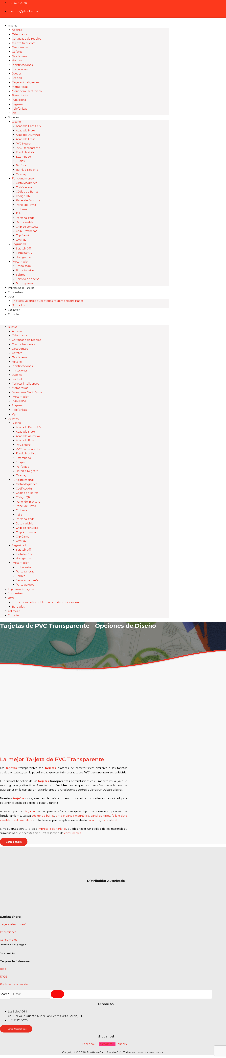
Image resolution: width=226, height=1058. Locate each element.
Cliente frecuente (24, 43)
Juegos (17, 73)
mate (104, 820)
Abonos (17, 29)
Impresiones (8, 932)
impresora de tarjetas (52, 828)
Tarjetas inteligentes (25, 82)
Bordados (18, 305)
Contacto (13, 314)
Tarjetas (12, 25)
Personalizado (25, 218)
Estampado (23, 156)
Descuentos (20, 47)
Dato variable (24, 222)
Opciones (13, 117)
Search (4, 994)
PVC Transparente (28, 147)
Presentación (20, 95)
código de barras (43, 815)
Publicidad (19, 99)
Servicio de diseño (27, 279)
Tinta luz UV (24, 252)
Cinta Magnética (26, 183)
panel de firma (100, 815)
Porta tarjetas (25, 270)
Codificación (24, 187)
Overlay (21, 174)
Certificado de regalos (26, 38)
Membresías (20, 86)
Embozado (23, 209)
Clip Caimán (23, 235)
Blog (3, 968)
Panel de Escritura (28, 200)
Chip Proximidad (27, 231)
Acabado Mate (25, 130)
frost (114, 820)
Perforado (22, 165)
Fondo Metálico (26, 152)
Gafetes (17, 51)
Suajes (20, 161)
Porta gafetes (25, 283)
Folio (19, 213)
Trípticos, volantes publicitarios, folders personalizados (47, 300)
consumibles (72, 833)
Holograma (23, 257)
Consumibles (15, 292)
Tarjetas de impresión (14, 924)
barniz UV (94, 820)
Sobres (20, 274)
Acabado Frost (25, 139)
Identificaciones (22, 65)
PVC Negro (23, 143)
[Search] (57, 994)
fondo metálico (22, 820)
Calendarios (19, 34)
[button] (84, 322)
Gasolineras (19, 56)
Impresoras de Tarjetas (21, 287)
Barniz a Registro (27, 169)
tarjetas (11, 768)
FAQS (3, 976)
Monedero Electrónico (27, 91)
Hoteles (17, 60)
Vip (14, 113)
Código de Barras (27, 191)
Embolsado (23, 266)
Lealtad (17, 78)
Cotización (14, 309)
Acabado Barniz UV (28, 126)
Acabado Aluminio (28, 134)
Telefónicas (19, 108)
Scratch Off (23, 248)
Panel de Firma (26, 204)
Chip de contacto (27, 226)
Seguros (17, 104)
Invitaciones (19, 69)
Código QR (23, 196)
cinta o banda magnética (72, 815)
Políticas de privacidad (14, 984)
